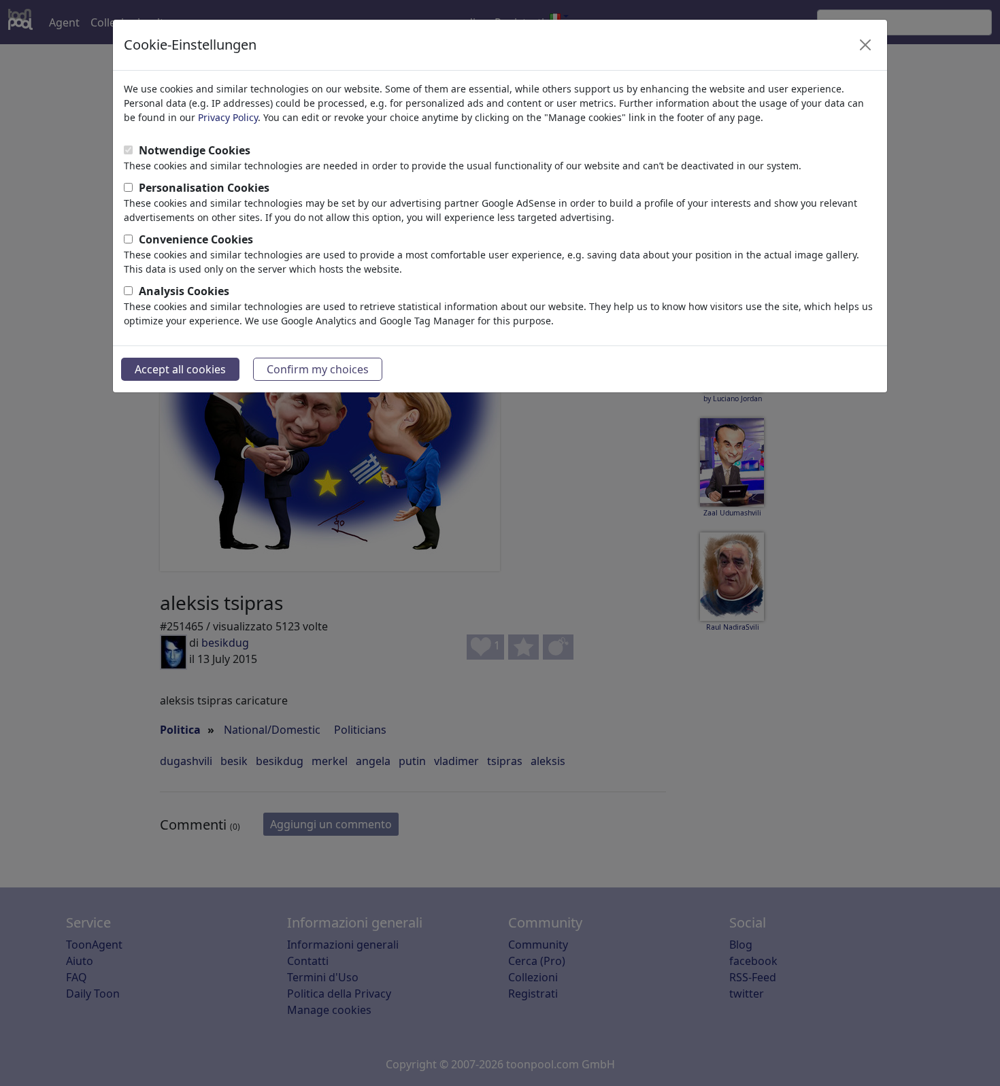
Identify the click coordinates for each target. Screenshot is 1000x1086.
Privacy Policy (228, 117)
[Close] (865, 45)
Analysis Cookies (184, 291)
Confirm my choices (318, 369)
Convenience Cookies (196, 239)
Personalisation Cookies (204, 187)
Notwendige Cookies (194, 150)
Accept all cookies (180, 369)
